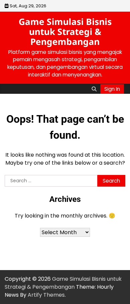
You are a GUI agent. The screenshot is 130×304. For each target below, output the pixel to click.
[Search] (94, 89)
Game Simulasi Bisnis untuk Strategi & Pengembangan (65, 32)
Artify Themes (46, 295)
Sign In (112, 88)
